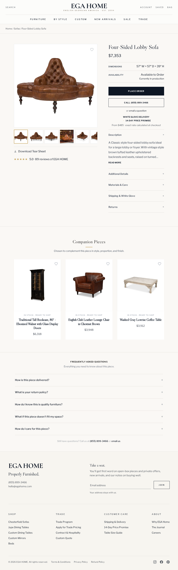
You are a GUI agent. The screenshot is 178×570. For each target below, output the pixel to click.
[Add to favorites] (92, 49)
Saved (160, 7)
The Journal (158, 527)
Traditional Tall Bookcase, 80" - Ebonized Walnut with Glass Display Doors (37, 324)
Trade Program (64, 521)
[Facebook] (161, 562)
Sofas (17, 28)
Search (11, 7)
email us (115, 441)
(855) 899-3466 (99, 441)
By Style (60, 19)
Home (9, 28)
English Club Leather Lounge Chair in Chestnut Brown (89, 322)
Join (162, 485)
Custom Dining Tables (20, 532)
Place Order (136, 91)
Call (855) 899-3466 (136, 102)
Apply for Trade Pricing (68, 527)
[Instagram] (154, 562)
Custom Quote (64, 538)
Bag (169, 7)
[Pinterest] (168, 562)
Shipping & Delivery (115, 521)
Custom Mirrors (17, 538)
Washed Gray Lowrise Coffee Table (141, 320)
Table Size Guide (113, 532)
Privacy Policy (81, 562)
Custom (81, 19)
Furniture (38, 19)
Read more (114, 162)
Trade (143, 19)
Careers (156, 532)
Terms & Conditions (60, 562)
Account (146, 7)
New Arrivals (105, 19)
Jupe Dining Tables (18, 527)
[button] (136, 134)
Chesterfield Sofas (18, 521)
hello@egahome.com (20, 486)
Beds (11, 543)
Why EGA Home (161, 521)
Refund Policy (97, 562)
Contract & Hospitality (68, 532)
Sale (127, 19)
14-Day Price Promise (116, 527)
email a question (138, 110)
